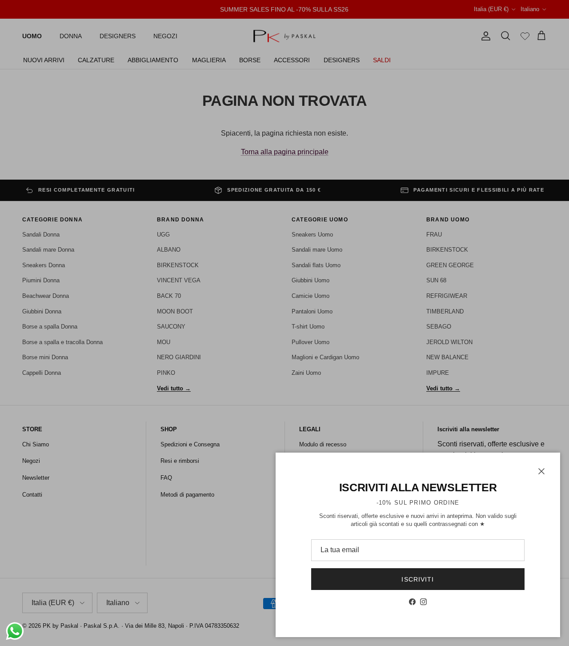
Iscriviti (417, 579)
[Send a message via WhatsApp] (14, 631)
